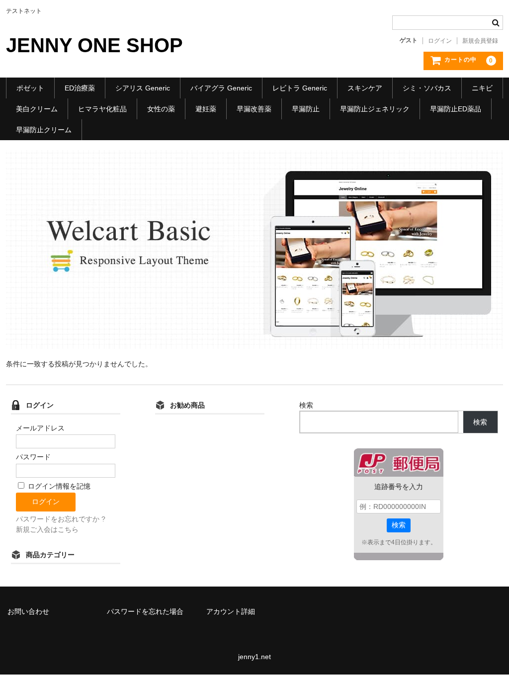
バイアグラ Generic (221, 88)
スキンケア (364, 88)
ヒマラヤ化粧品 (102, 109)
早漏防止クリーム (44, 130)
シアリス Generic (142, 88)
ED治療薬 (80, 88)
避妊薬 (205, 109)
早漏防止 (306, 109)
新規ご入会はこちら (47, 529)
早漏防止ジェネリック (375, 109)
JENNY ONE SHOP (94, 45)
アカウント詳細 (230, 611)
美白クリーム (37, 109)
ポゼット (30, 88)
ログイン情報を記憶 (58, 486)
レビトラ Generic (299, 88)
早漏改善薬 (254, 109)
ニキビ (482, 88)
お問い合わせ (28, 611)
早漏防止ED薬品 (455, 109)
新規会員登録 (480, 40)
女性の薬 (161, 109)
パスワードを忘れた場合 (145, 611)
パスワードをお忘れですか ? (60, 519)
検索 (306, 405)
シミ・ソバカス (427, 88)
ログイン (440, 40)
